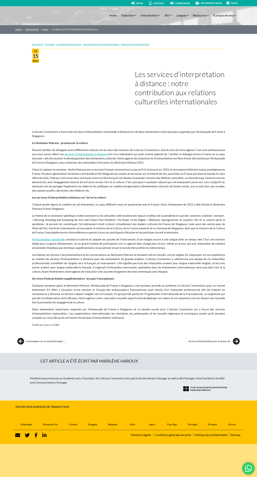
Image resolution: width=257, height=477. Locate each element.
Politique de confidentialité (211, 434)
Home (112, 15)
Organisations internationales (101, 44)
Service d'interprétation (135, 44)
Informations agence (68, 44)
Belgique (112, 424)
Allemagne (26, 424)
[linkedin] (42, 435)
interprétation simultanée (50, 239)
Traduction (127, 15)
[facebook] (34, 435)
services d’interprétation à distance (86, 154)
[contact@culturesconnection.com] (17, 435)
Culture (49, 44)
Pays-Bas (172, 424)
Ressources (199, 15)
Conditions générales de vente (173, 434)
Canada (73, 424)
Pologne (212, 424)
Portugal (192, 424)
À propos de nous (223, 15)
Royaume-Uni (50, 424)
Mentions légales (141, 434)
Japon (152, 424)
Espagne (92, 424)
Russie (232, 424)
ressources (32, 29)
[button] (236, 3)
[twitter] (25, 435)
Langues (181, 15)
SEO (167, 15)
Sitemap (235, 434)
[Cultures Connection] (34, 15)
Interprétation (149, 15)
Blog (45, 29)
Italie (132, 424)
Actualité (37, 44)
